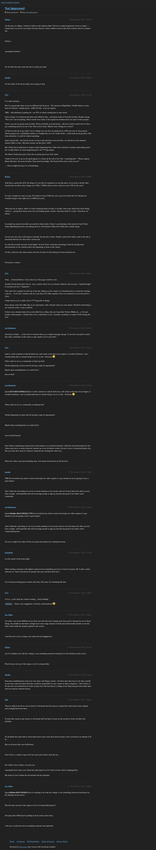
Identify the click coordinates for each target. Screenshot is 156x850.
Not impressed (14, 8)
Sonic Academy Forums (10, 2)
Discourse (23, 847)
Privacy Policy (62, 841)
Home (12, 841)
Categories (21, 841)
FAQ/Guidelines (33, 841)
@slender (8, 604)
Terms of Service (48, 841)
